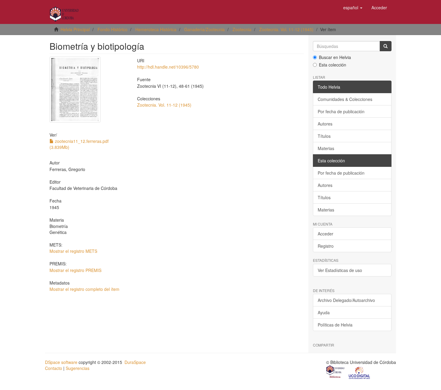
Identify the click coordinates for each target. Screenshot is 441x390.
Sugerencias (77, 368)
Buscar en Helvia (335, 57)
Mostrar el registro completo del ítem (84, 289)
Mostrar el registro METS (73, 251)
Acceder (325, 234)
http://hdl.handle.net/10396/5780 (168, 67)
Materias (326, 148)
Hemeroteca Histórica (155, 29)
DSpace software (61, 362)
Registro (326, 246)
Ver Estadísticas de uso (340, 270)
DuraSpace (135, 362)
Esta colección (332, 65)
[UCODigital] (360, 372)
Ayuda (324, 312)
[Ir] (386, 46)
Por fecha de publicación (341, 111)
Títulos (324, 136)
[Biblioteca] (335, 372)
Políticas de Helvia (335, 325)
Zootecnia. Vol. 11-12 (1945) (286, 29)
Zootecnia (241, 29)
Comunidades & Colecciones (345, 99)
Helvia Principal (75, 29)
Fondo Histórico (113, 29)
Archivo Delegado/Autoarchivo (346, 300)
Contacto (53, 368)
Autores (325, 124)
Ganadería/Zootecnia (204, 29)
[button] (353, 7)
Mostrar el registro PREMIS (75, 270)
